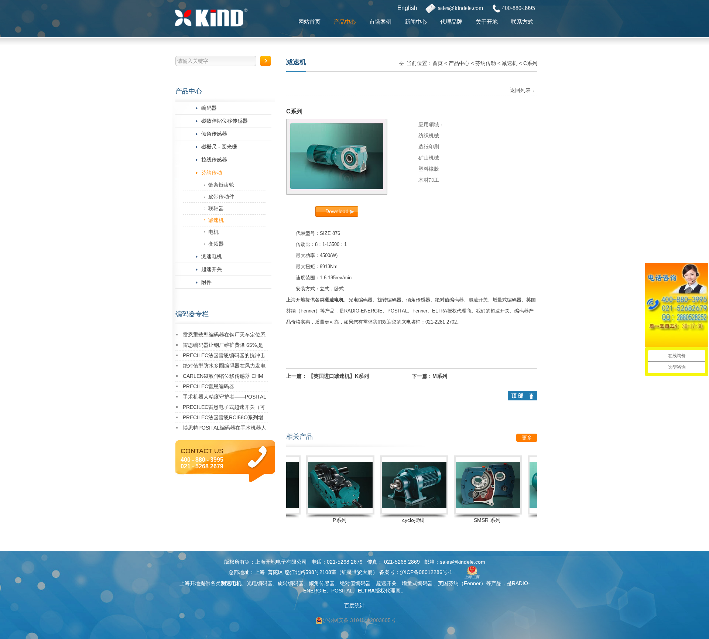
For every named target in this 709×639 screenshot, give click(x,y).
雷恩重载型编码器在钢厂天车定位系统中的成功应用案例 (224, 336)
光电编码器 (361, 300)
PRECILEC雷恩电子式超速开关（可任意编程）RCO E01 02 (224, 408)
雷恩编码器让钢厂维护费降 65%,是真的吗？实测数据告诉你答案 (223, 346)
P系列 (327, 520)
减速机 (216, 220)
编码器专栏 (192, 314)
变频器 (216, 244)
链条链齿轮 (221, 185)
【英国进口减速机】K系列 (338, 376)
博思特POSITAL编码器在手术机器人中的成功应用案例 (224, 429)
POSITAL (397, 311)
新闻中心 (416, 21)
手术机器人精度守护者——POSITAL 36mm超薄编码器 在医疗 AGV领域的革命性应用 (224, 398)
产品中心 (345, 21)
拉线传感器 (214, 160)
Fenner (308, 311)
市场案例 (380, 21)
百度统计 (354, 605)
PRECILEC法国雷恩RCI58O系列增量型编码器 (223, 418)
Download (337, 211)
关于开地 (487, 21)
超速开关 (211, 269)
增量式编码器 (507, 300)
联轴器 (216, 208)
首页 (437, 63)
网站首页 (309, 21)
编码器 (209, 108)
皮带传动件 (221, 196)
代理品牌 (451, 21)
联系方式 (522, 21)
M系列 (439, 376)
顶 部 (517, 396)
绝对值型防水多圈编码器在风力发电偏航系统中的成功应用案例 (224, 367)
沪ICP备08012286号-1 (426, 572)
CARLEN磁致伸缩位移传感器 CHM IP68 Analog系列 (223, 377)
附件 (206, 282)
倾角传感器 (214, 134)
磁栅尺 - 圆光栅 (219, 147)
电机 (213, 232)
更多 (527, 438)
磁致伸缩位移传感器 (224, 121)
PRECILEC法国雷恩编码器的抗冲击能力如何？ (224, 356)
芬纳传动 (211, 172)
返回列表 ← (523, 90)
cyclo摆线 (401, 520)
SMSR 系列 (475, 520)
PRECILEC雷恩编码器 (208, 386)
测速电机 (211, 256)
